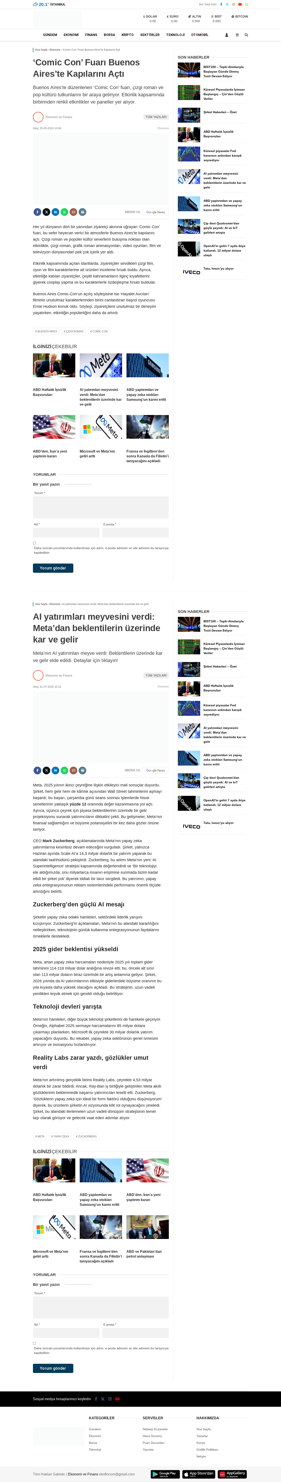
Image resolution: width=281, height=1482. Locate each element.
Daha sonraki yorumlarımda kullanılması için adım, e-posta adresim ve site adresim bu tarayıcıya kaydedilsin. (101, 550)
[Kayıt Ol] (227, 35)
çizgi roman (74, 331)
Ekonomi (71, 35)
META (41, 1136)
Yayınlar (148, 1449)
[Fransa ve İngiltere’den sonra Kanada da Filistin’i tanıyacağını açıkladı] (147, 430)
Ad (37, 524)
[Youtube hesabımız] (240, 4)
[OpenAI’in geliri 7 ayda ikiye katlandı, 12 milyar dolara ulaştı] (189, 255)
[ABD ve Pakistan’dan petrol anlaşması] (147, 1230)
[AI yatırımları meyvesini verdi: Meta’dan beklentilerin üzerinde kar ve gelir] (101, 368)
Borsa (109, 35)
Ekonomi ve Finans (59, 117)
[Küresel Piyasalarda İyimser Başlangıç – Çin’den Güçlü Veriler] (189, 99)
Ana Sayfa (203, 1429)
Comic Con (100, 331)
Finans (91, 35)
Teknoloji (175, 35)
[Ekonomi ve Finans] (57, 26)
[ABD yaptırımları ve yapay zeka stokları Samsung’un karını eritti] (147, 368)
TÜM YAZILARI (156, 117)
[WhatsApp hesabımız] (246, 4)
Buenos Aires (47, 331)
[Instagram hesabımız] (233, 4)
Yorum (39, 493)
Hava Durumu (152, 1436)
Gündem (50, 35)
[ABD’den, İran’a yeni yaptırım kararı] (54, 430)
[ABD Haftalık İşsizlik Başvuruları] (54, 368)
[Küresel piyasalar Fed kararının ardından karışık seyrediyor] (189, 160)
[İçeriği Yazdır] (82, 212)
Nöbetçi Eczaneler (155, 1429)
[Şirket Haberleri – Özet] (189, 121)
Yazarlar (202, 1436)
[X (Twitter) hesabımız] (227, 4)
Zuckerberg (87, 1136)
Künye (200, 1442)
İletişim (201, 1456)
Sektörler (150, 35)
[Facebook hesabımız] (221, 4)
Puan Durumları (154, 1442)
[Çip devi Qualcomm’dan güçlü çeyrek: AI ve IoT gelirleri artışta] (189, 232)
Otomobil (200, 35)
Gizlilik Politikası (207, 1449)
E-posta (109, 524)
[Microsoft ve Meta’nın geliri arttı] (101, 430)
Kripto (128, 35)
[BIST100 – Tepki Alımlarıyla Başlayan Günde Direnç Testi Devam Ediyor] (189, 76)
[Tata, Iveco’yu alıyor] (189, 278)
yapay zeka (61, 1136)
